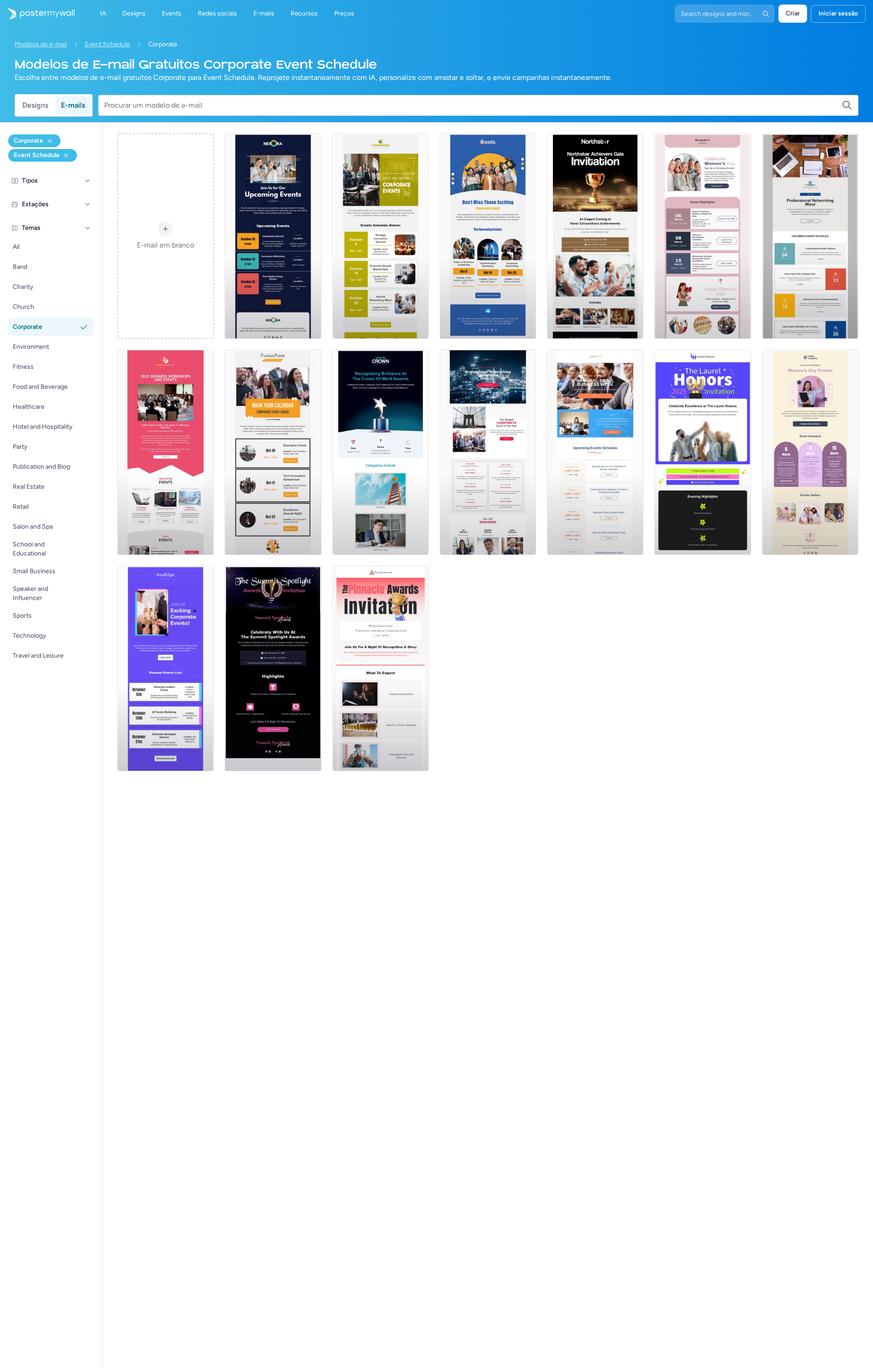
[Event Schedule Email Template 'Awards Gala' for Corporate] (595, 236)
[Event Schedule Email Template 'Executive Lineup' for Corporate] (273, 452)
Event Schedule (107, 44)
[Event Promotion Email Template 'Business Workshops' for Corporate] (165, 452)
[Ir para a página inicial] (37, 14)
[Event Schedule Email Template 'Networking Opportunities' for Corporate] (273, 236)
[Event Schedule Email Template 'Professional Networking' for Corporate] (810, 236)
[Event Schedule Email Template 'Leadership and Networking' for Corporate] (488, 236)
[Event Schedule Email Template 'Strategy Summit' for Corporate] (380, 236)
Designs (35, 105)
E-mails (73, 105)
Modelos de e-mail (41, 44)
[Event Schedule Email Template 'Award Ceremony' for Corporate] (702, 452)
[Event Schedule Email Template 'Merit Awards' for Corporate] (380, 452)
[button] (87, 180)
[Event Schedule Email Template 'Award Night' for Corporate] (380, 668)
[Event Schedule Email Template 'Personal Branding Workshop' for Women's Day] (702, 236)
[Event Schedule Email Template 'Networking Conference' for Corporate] (488, 452)
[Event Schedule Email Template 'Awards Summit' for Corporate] (273, 668)
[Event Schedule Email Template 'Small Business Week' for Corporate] (595, 452)
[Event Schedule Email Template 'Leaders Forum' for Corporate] (165, 668)
